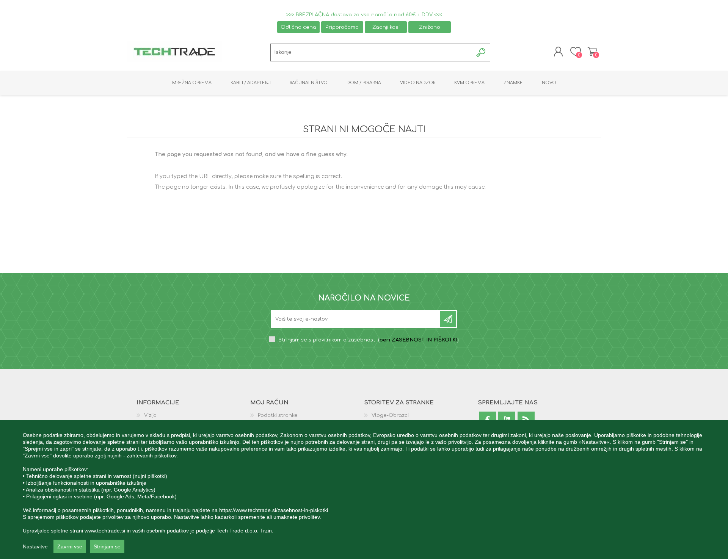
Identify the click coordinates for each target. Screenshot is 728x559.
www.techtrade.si (105, 531)
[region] (364, 489)
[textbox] (372, 52)
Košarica (592, 51)
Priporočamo (342, 27)
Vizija (150, 415)
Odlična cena (298, 27)
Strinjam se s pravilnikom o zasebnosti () (368, 340)
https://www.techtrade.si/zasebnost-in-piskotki (273, 510)
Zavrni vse (69, 546)
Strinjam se (107, 546)
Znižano (429, 27)
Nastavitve (35, 546)
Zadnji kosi (386, 27)
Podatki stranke (278, 415)
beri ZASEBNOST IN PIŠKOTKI (418, 340)
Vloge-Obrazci (390, 415)
